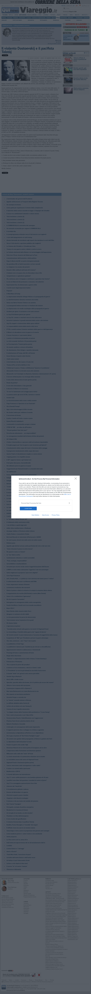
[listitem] (45, 503)
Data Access (45, 515)
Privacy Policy (55, 515)
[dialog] (45, 497)
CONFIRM (28, 508)
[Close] (76, 479)
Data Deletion (35, 515)
